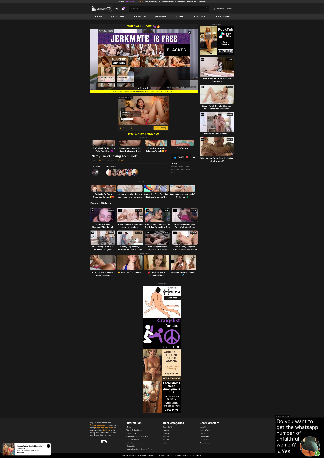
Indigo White (205, 430)
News (128, 427)
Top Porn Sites (218, 9)
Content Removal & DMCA (137, 436)
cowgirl (187, 166)
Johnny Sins (204, 440)
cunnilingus (175, 169)
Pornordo (230, 9)
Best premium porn (152, 2)
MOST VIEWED (223, 17)
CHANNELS (161, 17)
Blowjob (166, 436)
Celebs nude (180, 2)
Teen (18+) (167, 427)
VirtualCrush (131, 2)
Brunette (166, 433)
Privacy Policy (131, 433)
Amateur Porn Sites (129, 455)
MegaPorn (178, 455)
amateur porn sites (105, 428)
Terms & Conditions (134, 430)
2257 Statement (132, 440)
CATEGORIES (118, 17)
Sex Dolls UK (197, 455)
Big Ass (166, 440)
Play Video (145, 88)
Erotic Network (168, 2)
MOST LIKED (201, 17)
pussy (173, 172)
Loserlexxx (204, 433)
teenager (174, 166)
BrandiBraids (205, 443)
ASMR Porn (187, 455)
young (181, 166)
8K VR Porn (160, 455)
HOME (99, 17)
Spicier (140, 2)
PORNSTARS (141, 17)
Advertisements (132, 443)
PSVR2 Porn (141, 455)
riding (179, 172)
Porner (121, 2)
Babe (165, 443)
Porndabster (169, 455)
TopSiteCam (192, 2)
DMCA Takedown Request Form (139, 449)
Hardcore (166, 430)
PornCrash (150, 455)
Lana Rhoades (205, 427)
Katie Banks (204, 436)
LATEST (181, 17)
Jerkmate (202, 2)
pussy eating (185, 169)
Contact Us (130, 446)
